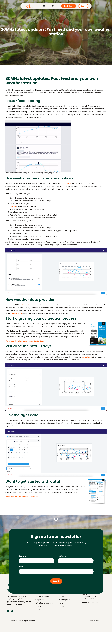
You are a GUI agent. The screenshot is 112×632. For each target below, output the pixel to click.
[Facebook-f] (16, 611)
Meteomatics (25, 305)
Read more (17, 313)
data (69, 183)
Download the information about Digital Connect (26, 341)
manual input (86, 357)
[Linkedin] (8, 611)
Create (13, 206)
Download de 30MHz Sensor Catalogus (21, 496)
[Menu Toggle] (44, 6)
